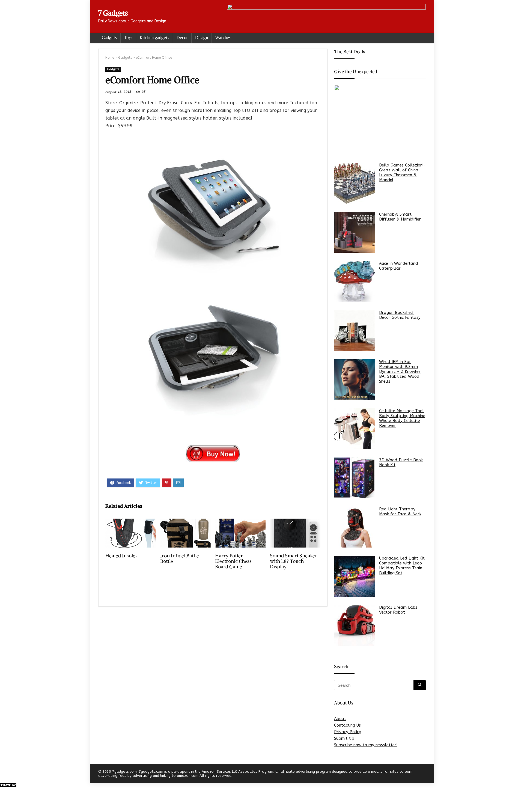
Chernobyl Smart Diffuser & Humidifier (400, 217)
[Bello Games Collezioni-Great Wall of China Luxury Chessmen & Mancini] (354, 183)
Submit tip (344, 738)
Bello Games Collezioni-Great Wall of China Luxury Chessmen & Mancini (402, 172)
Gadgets (109, 37)
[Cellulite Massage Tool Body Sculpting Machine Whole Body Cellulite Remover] (354, 428)
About (340, 718)
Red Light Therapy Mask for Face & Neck (400, 511)
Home (109, 58)
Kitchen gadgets (154, 37)
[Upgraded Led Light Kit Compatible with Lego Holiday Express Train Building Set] (354, 576)
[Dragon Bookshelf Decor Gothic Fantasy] (354, 330)
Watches (223, 37)
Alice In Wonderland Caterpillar (398, 266)
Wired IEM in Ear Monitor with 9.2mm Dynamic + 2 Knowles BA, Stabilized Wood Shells (400, 371)
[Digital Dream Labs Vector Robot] (354, 625)
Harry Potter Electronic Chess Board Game (233, 561)
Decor (182, 37)
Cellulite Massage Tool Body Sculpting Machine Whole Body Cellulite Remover (402, 418)
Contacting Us (347, 725)
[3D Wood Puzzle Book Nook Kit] (354, 477)
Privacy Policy (347, 731)
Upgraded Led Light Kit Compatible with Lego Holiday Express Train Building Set (402, 565)
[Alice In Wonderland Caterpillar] (354, 281)
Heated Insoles (121, 556)
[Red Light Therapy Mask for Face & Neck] (354, 527)
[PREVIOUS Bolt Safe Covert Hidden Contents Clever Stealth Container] (5, 774)
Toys (128, 37)
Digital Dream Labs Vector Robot (398, 610)
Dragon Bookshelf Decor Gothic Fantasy (400, 315)
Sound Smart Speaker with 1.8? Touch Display (293, 561)
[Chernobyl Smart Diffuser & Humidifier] (354, 232)
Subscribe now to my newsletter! (365, 744)
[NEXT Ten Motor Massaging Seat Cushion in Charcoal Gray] (518, 774)
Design (201, 37)
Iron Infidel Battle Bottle (179, 558)
